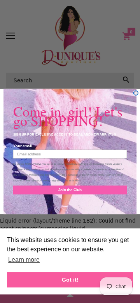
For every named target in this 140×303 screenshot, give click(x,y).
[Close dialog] (135, 93)
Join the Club (70, 190)
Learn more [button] (24, 259)
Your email (22, 146)
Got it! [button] (70, 280)
